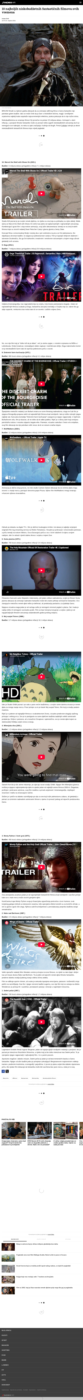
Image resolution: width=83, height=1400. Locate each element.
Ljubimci (5, 1365)
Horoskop (6, 1385)
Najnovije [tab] (15, 1239)
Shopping (5, 1350)
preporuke (24, 1078)
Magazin (5, 1345)
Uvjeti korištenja (41, 1390)
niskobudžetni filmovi (49, 1078)
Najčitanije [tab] (41, 1239)
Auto (4, 1375)
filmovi (15, 1078)
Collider (64, 126)
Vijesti (4, 1335)
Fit (3, 1370)
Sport (4, 1340)
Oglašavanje (5, 1390)
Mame (4, 1360)
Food (4, 1355)
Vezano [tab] (68, 1239)
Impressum (32, 1390)
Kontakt (25, 1390)
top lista (6, 1078)
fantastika (35, 1078)
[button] (80, 2)
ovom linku (51, 1084)
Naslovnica (6, 1330)
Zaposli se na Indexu (16, 1390)
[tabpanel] (41, 1269)
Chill (4, 1380)
